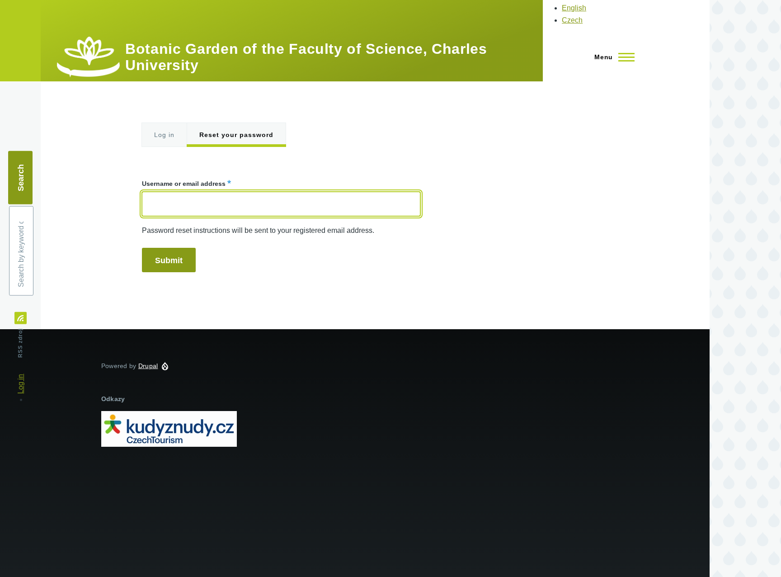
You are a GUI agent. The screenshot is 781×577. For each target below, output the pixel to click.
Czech (572, 20)
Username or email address (184, 183)
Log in (164, 134)
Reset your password (236, 134)
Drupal (148, 365)
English (574, 8)
